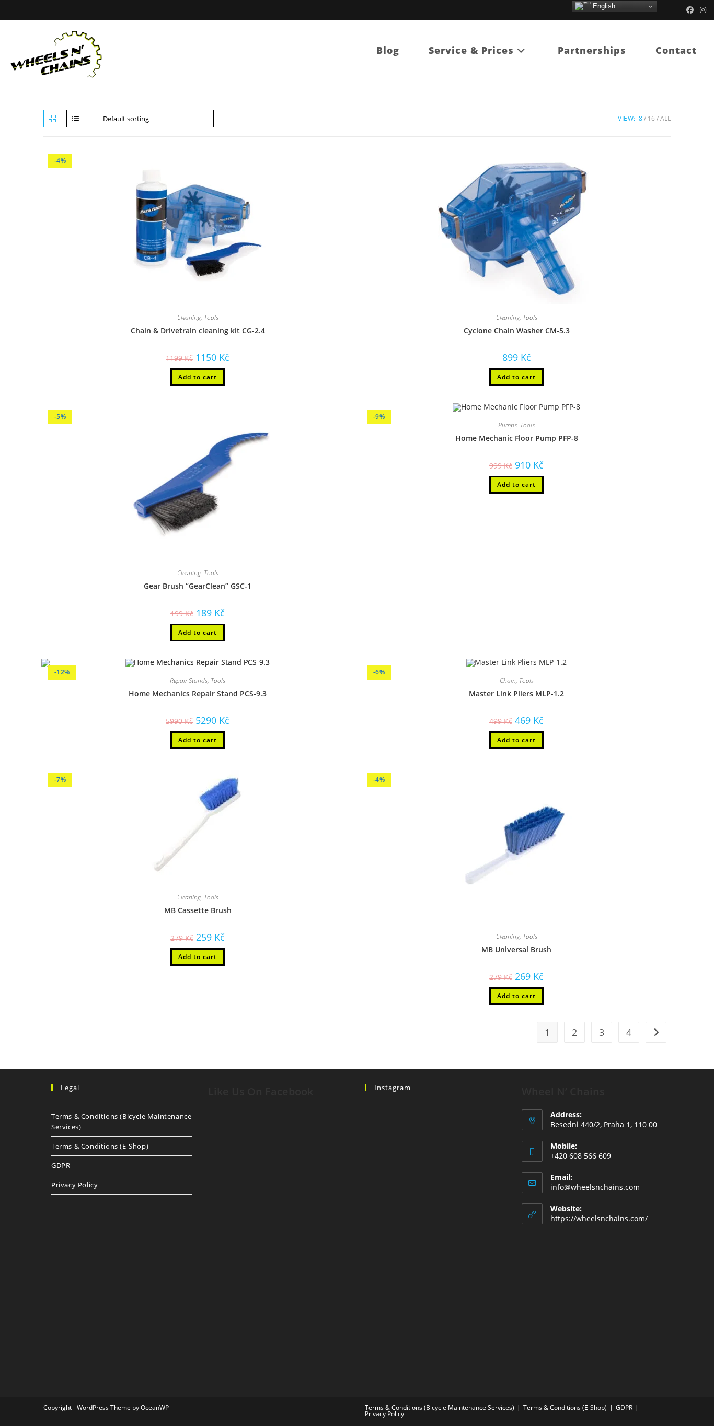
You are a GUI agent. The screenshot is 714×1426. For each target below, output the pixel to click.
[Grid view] (52, 118)
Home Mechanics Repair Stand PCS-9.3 (198, 693)
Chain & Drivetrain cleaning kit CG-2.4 (198, 330)
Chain (508, 680)
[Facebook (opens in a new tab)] (690, 10)
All (665, 118)
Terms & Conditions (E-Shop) (99, 1146)
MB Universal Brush (516, 949)
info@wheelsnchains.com (595, 1187)
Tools (211, 317)
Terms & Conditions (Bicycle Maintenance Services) (121, 1121)
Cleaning (189, 317)
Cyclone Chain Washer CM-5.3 (517, 330)
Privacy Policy (74, 1184)
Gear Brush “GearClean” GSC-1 (197, 586)
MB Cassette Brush (198, 910)
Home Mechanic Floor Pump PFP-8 (516, 438)
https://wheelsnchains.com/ (599, 1218)
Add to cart (197, 376)
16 (651, 118)
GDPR (60, 1165)
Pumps (507, 424)
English (603, 6)
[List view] (75, 118)
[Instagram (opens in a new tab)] (701, 10)
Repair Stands (189, 680)
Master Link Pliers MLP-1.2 (516, 693)
